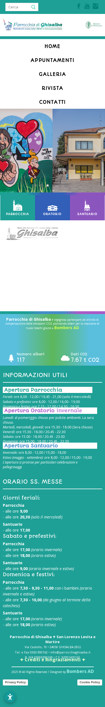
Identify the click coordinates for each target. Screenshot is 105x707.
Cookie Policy (90, 682)
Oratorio (52, 214)
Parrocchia (17, 214)
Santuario (87, 214)
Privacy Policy (15, 682)
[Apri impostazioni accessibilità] (10, 697)
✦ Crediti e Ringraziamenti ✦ (52, 660)
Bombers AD (66, 327)
